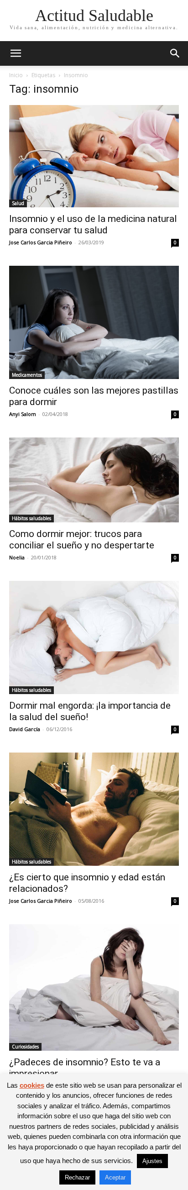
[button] (15, 53)
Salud (18, 203)
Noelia (17, 557)
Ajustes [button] (152, 1161)
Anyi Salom (22, 414)
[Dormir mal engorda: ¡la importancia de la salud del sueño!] (94, 637)
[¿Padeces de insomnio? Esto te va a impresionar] (94, 987)
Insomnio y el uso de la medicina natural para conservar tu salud (93, 224)
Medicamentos (27, 375)
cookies (32, 1085)
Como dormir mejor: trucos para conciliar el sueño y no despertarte (81, 539)
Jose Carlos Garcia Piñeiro (40, 242)
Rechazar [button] (77, 1177)
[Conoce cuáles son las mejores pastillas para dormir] (94, 322)
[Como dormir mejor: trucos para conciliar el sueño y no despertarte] (94, 479)
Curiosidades (25, 1046)
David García (24, 729)
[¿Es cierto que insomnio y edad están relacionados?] (94, 809)
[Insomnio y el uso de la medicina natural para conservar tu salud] (94, 156)
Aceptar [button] (115, 1177)
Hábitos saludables (31, 518)
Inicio (16, 75)
